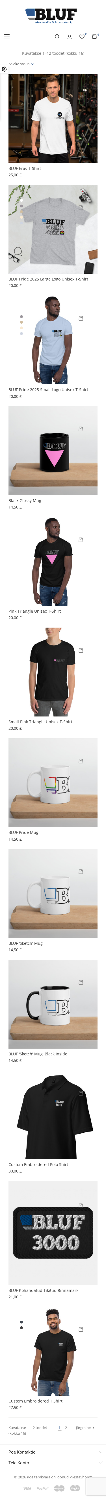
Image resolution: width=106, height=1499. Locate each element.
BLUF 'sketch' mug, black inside (37, 1054)
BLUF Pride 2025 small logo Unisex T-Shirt (48, 389)
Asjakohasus (18, 63)
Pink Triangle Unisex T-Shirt (34, 611)
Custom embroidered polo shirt (38, 1164)
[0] (82, 36)
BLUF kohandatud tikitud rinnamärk (43, 1290)
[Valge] (21, 200)
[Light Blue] (21, 223)
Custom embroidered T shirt (35, 1401)
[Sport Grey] (21, 206)
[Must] (21, 1322)
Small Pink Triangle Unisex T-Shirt (40, 721)
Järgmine (86, 1427)
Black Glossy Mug (24, 500)
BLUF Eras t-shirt (24, 168)
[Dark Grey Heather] (21, 1327)
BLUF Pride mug (23, 832)
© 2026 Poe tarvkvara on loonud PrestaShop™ (53, 1477)
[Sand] (21, 211)
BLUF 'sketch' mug (25, 943)
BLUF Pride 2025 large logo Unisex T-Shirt (48, 279)
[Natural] (21, 217)
